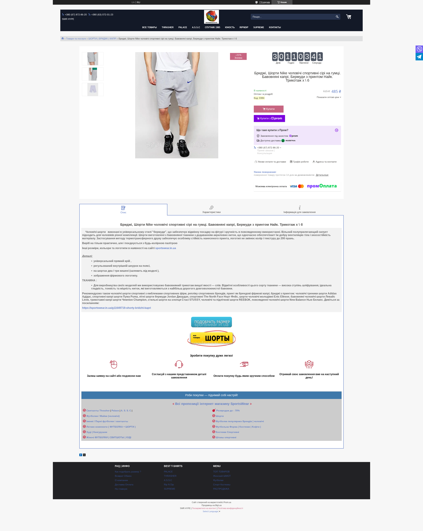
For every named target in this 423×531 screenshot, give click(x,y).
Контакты (275, 27)
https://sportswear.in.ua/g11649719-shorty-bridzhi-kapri (116, 307)
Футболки (218, 480)
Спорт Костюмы (221, 484)
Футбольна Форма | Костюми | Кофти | (238, 426)
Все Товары (149, 27)
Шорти (220, 416)
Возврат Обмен (123, 476)
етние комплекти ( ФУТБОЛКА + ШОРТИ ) (112, 426)
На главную (121, 488)
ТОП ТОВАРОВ (221, 471)
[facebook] (80, 455)
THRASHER (167, 27)
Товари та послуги (76, 38)
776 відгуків (264, 2)
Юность (230, 27)
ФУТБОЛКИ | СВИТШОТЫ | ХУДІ (113, 437)
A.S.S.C (196, 27)
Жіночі (90, 437)
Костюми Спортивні (227, 432)
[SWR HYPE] (211, 17)
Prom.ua (227, 502)
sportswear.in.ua (165, 248)
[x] (84, 455)
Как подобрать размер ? (128, 471)
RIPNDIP (244, 27)
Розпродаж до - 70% (228, 410)
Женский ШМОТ (222, 476)
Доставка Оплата (124, 484)
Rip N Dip (169, 484)
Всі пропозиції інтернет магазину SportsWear (212, 404)
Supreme (258, 27)
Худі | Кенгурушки (96, 432)
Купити (270, 109)
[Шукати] (337, 16)
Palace (115, 410)
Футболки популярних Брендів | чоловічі (240, 421)
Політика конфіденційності (230, 508)
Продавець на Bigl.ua (212, 505)
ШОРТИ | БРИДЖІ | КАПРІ (102, 38)
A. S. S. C (126, 410)
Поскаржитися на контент (204, 508)
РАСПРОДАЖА (221, 488)
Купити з (265, 118)
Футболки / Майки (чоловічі (102, 416)
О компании (121, 480)
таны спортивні (227, 437)
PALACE (182, 27)
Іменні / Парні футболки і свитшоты (107, 421)
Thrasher (104, 410)
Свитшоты (92, 410)
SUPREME (169, 488)
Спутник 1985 (212, 27)
